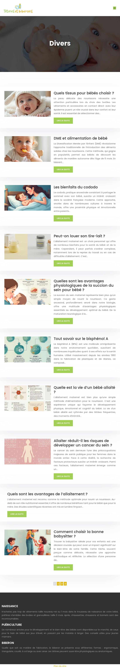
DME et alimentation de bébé (80, 138)
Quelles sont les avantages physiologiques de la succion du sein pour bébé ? (84, 285)
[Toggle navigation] (114, 8)
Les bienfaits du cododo (76, 187)
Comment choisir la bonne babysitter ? (79, 534)
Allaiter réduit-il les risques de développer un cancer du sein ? (83, 443)
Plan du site (60, 666)
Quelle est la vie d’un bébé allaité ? (84, 389)
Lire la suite (63, 120)
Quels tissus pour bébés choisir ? (84, 93)
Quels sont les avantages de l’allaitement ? (47, 494)
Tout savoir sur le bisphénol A (81, 338)
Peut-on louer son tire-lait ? (79, 236)
